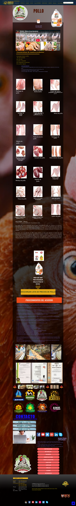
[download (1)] (60, 434)
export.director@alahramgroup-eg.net (40, 486)
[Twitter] (47, 434)
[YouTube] (43, 434)
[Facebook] (38, 434)
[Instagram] (40, 502)
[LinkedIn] (36, 502)
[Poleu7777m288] (52, 434)
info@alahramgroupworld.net (38, 483)
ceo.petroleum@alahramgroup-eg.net (40, 485)
